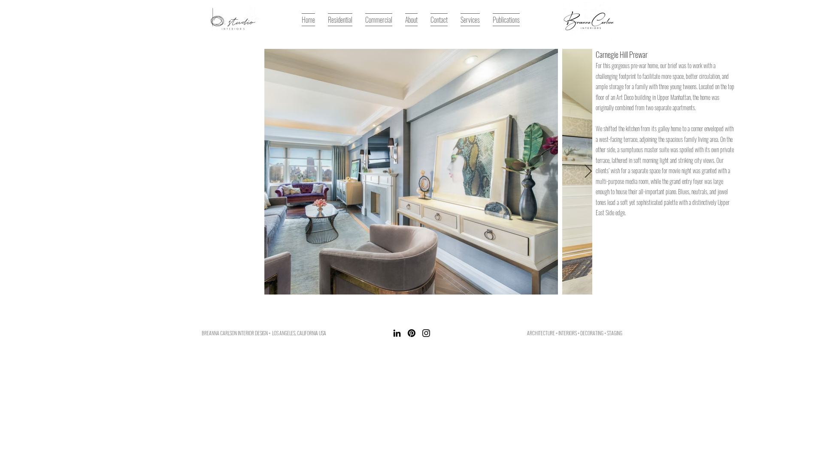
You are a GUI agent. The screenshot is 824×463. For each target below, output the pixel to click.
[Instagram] (426, 333)
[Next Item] (588, 172)
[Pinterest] (411, 333)
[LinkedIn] (397, 333)
